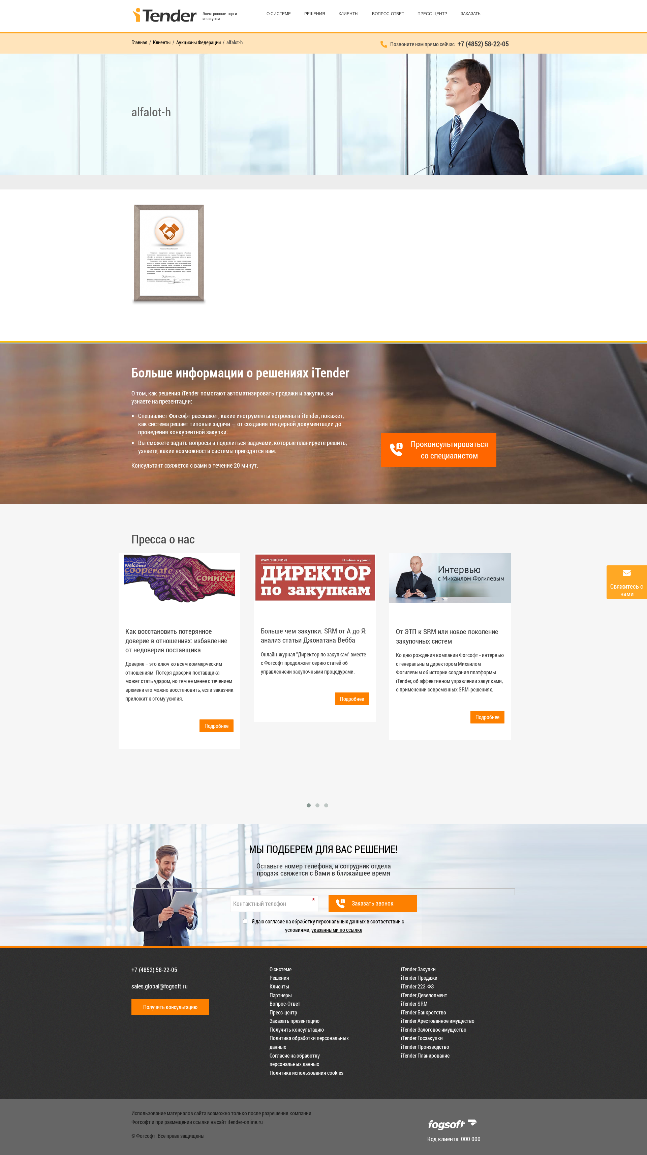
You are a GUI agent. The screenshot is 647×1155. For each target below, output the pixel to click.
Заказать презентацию (294, 1020)
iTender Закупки (418, 969)
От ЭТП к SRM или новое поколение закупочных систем (447, 636)
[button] (308, 805)
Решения (314, 13)
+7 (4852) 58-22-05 (154, 970)
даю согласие (270, 921)
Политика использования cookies (306, 1072)
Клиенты (349, 13)
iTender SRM (414, 1003)
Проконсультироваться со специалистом (449, 450)
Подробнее (216, 725)
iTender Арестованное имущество (437, 1020)
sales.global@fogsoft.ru (159, 986)
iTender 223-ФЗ (417, 986)
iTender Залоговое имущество (433, 1029)
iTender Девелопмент (424, 995)
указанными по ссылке (336, 929)
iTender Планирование (425, 1055)
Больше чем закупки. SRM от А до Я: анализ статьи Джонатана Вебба (314, 635)
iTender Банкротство (423, 1012)
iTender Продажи (419, 977)
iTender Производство (425, 1046)
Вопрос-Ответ (388, 13)
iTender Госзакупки (422, 1037)
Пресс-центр (432, 13)
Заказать (471, 13)
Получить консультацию (170, 1006)
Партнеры (281, 995)
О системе (279, 13)
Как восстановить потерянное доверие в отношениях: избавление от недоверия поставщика (176, 640)
